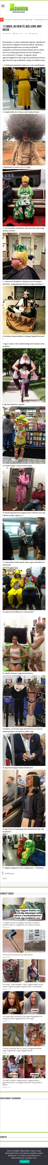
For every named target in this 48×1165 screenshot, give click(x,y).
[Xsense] (24, 7)
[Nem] (45, 1156)
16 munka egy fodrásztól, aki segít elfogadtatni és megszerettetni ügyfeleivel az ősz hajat (22, 1017)
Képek (17, 33)
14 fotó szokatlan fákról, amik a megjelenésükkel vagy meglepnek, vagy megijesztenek (22, 1049)
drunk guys (9, 873)
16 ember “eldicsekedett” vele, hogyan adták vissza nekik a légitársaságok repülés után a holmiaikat (23, 985)
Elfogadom (25, 1161)
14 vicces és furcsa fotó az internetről (18, 955)
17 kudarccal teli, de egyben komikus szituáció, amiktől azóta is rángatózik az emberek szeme (21, 924)
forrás (5, 878)
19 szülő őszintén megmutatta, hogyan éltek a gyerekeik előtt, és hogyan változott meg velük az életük (22, 1082)
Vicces (21, 33)
